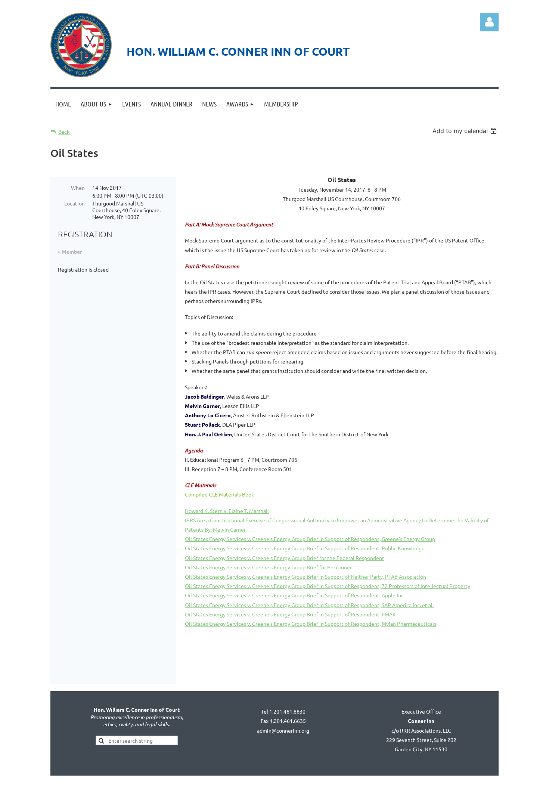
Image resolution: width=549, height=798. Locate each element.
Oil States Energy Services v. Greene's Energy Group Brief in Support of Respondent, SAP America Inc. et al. (309, 604)
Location (74, 203)
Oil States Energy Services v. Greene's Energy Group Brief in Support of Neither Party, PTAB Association (305, 576)
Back (64, 131)
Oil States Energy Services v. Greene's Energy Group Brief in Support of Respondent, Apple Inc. (295, 595)
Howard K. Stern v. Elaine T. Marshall (227, 510)
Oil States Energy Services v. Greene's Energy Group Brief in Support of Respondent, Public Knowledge (305, 548)
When (78, 187)
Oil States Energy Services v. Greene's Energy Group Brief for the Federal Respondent (284, 557)
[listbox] (465, 130)
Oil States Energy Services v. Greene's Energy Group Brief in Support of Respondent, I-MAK (290, 614)
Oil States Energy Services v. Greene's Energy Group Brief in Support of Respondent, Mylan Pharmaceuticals (310, 623)
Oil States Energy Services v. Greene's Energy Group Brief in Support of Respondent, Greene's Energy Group (310, 538)
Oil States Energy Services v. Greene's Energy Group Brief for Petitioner (268, 567)
